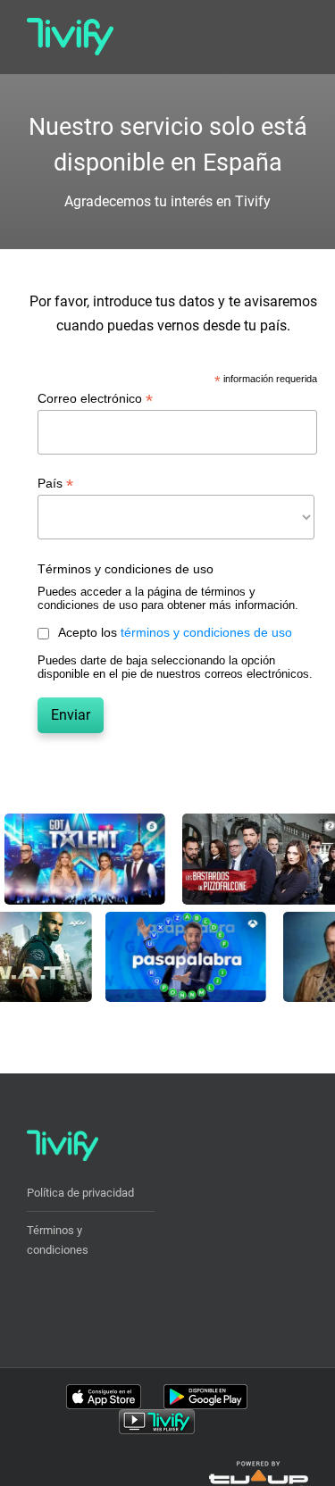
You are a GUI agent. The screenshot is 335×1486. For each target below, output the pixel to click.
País (55, 483)
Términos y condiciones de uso (126, 569)
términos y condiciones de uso (206, 632)
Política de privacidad (80, 1192)
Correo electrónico (95, 398)
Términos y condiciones (57, 1239)
